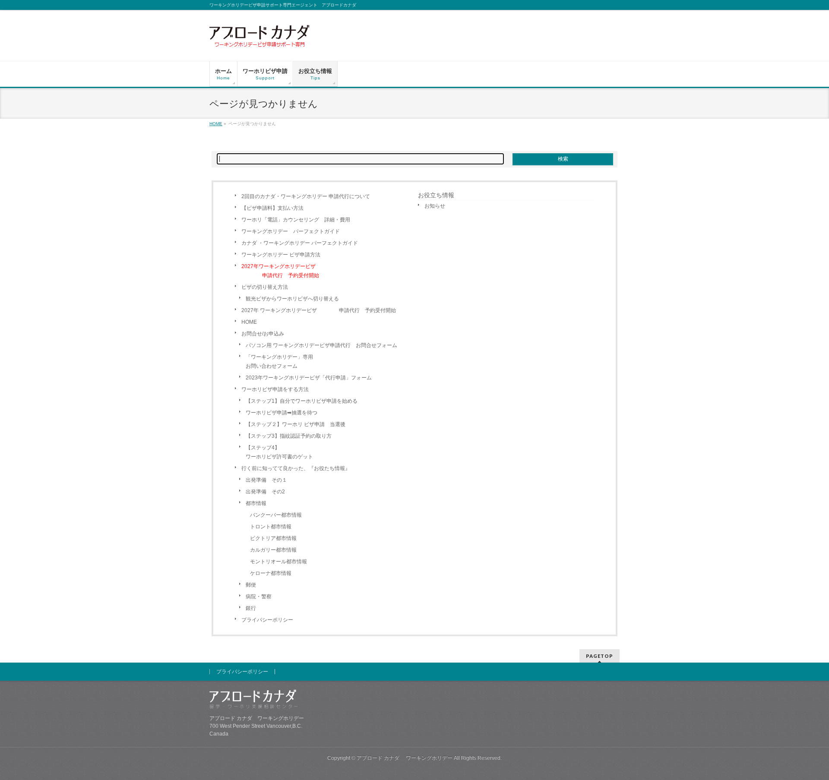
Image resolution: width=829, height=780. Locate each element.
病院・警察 (259, 597)
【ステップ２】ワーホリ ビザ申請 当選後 (295, 424)
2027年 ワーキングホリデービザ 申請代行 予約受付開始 (318, 310)
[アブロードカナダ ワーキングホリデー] (260, 38)
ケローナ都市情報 (270, 573)
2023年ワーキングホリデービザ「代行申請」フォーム (309, 378)
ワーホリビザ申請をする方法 (275, 389)
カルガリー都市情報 (273, 550)
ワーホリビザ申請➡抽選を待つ (281, 413)
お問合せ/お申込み (262, 334)
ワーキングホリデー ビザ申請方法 (280, 255)
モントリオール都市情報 (278, 562)
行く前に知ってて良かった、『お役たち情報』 (295, 468)
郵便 (251, 585)
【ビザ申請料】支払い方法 (272, 208)
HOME (249, 322)
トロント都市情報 (270, 527)
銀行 (251, 608)
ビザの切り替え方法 (264, 287)
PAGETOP (599, 656)
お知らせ (434, 206)
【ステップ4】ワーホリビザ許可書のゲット (279, 452)
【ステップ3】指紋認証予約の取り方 (289, 436)
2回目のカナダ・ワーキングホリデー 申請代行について (305, 196)
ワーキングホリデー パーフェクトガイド (290, 231)
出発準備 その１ (266, 480)
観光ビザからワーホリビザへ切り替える (292, 299)
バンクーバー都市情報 (276, 515)
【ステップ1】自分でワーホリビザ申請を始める (302, 401)
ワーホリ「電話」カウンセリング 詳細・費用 (295, 220)
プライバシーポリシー (267, 620)
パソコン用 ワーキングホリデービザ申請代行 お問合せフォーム (321, 345)
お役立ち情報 (436, 195)
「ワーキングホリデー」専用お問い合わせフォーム (279, 361)
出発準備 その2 (265, 492)
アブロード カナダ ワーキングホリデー (404, 758)
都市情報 (256, 503)
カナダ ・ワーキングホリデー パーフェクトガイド (299, 243)
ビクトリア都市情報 (273, 538)
